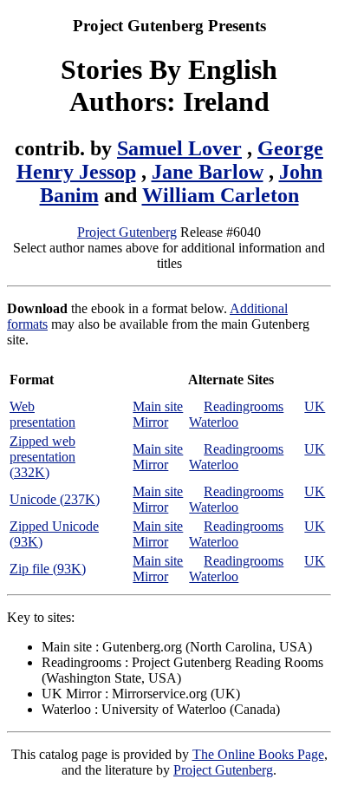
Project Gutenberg (127, 232)
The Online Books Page (258, 754)
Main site (158, 406)
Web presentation (42, 414)
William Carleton (220, 195)
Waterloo (213, 422)
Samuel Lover (179, 148)
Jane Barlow (207, 171)
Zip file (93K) (48, 568)
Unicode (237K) (55, 499)
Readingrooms (243, 406)
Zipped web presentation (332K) (42, 457)
